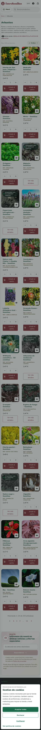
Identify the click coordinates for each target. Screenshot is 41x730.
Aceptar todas (20, 709)
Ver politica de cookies (12, 726)
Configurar (20, 721)
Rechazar (20, 715)
